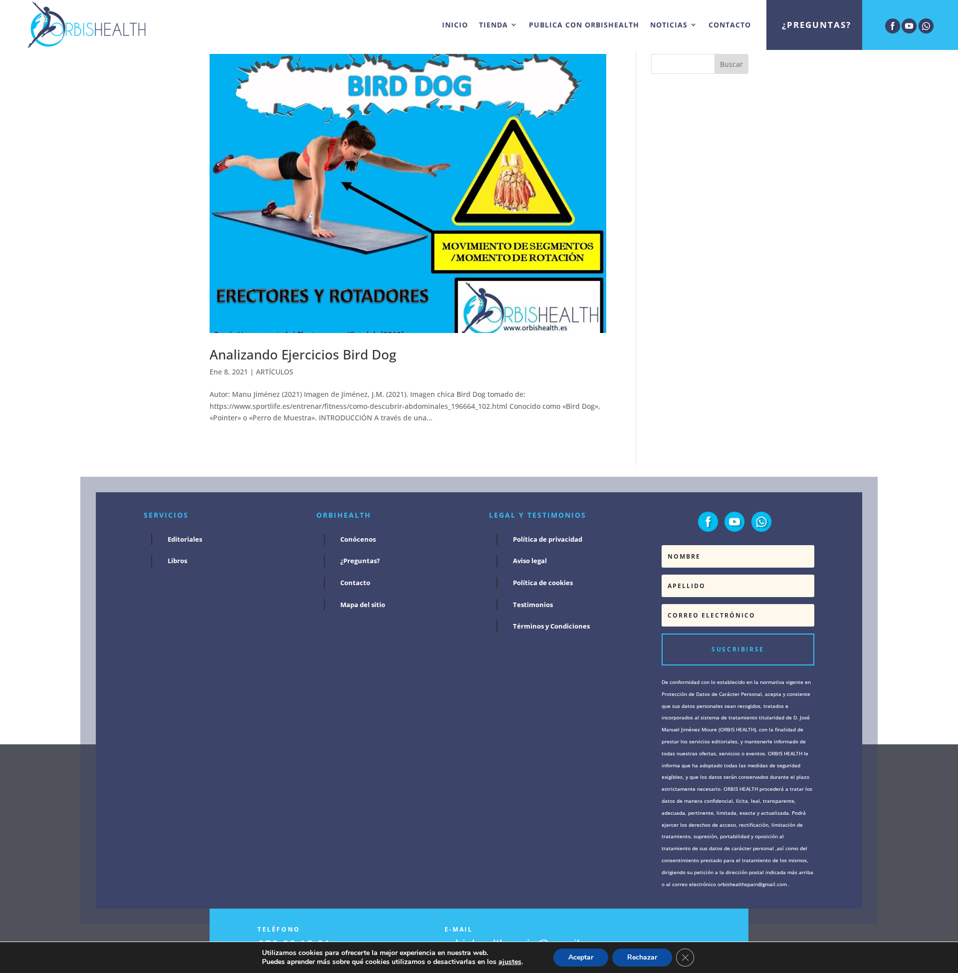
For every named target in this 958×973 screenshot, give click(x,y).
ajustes (509, 962)
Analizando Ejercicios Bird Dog (303, 354)
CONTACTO (730, 24)
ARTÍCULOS (274, 371)
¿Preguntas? (816, 24)
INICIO (455, 24)
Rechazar (642, 957)
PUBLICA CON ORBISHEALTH (584, 24)
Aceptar (580, 957)
